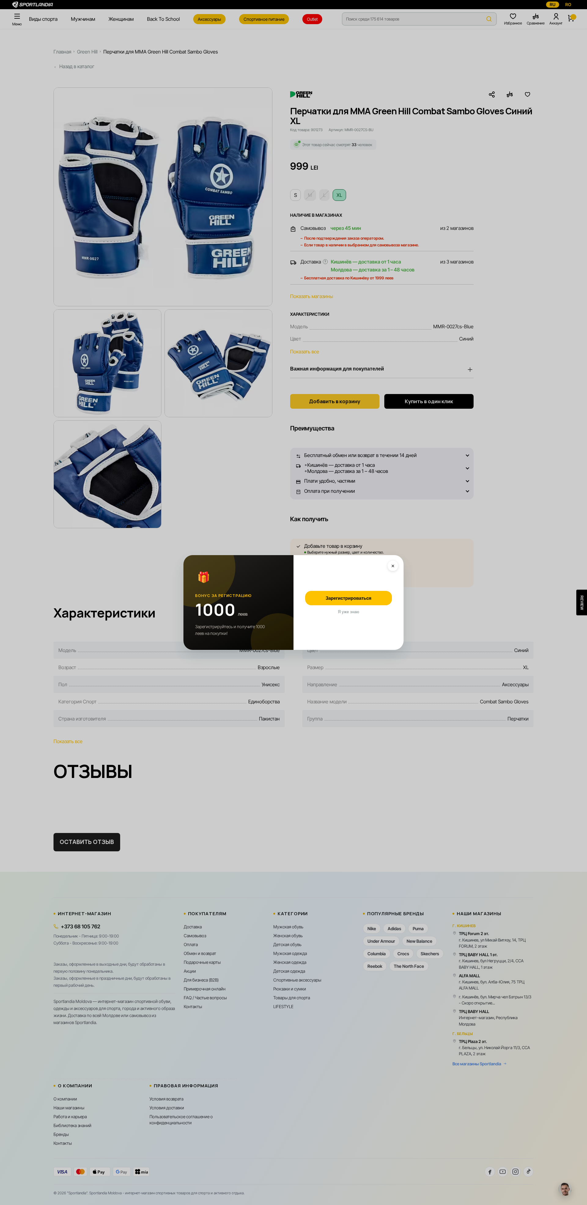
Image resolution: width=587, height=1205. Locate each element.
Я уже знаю (348, 612)
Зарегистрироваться (348, 598)
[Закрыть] (393, 566)
